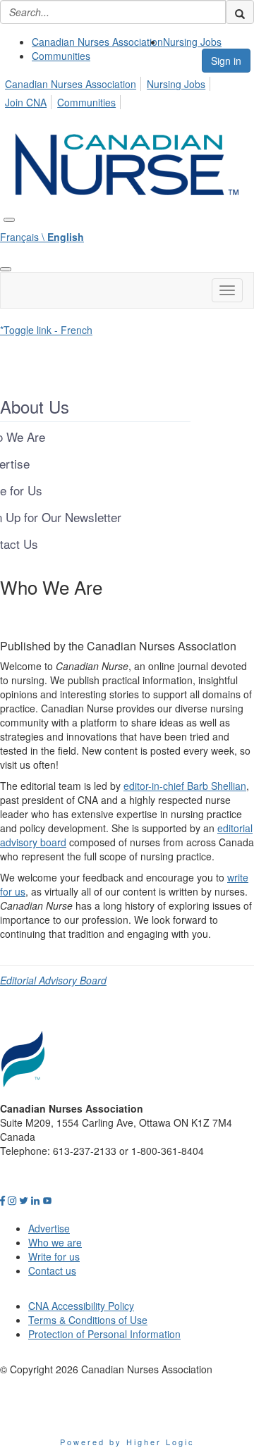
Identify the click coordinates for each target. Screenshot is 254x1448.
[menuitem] (97, 42)
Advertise (49, 1228)
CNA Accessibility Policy (81, 1306)
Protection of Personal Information (104, 1334)
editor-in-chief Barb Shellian (184, 786)
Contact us (52, 1270)
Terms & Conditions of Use (87, 1320)
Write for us (54, 1256)
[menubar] (127, 91)
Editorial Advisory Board (53, 980)
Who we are (55, 1242)
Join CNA (26, 102)
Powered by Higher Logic (127, 1441)
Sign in (226, 61)
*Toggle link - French (46, 330)
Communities (61, 56)
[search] (240, 12)
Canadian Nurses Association (97, 42)
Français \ (42, 237)
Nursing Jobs (192, 42)
